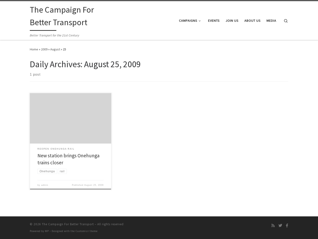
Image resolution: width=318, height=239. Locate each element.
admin (44, 185)
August (55, 49)
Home (34, 49)
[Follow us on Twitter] (280, 225)
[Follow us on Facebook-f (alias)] (287, 225)
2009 (44, 49)
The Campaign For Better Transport (68, 224)
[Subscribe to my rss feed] (273, 225)
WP (47, 231)
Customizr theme (86, 231)
